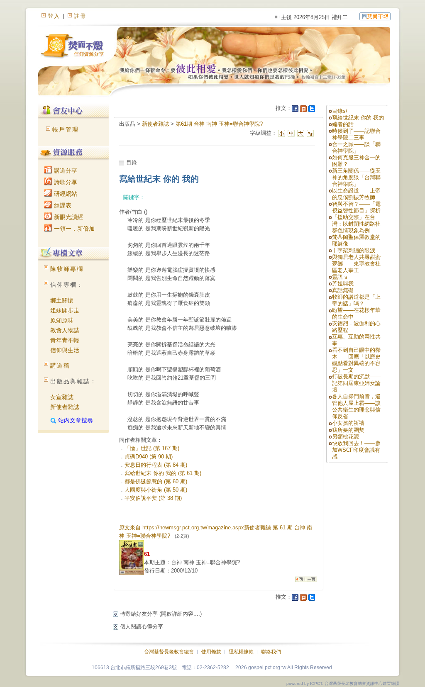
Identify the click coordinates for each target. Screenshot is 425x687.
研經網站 (64, 193)
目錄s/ (339, 111)
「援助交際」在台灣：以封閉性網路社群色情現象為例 (356, 224)
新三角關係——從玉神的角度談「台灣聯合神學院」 (356, 177)
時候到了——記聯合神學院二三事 (356, 134)
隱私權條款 (241, 652)
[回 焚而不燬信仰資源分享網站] (375, 16)
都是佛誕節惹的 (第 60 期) (156, 481)
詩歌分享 (64, 182)
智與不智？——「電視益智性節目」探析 (356, 207)
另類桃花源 (345, 437)
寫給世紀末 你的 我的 (358, 117)
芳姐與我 (343, 283)
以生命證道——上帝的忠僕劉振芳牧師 (356, 194)
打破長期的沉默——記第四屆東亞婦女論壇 (356, 383)
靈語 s (339, 277)
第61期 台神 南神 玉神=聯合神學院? (219, 124)
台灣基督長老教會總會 (169, 652)
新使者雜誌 (64, 407)
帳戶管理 (65, 129)
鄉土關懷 (61, 300)
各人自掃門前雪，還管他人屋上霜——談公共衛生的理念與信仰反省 (356, 406)
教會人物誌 (64, 330)
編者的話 (343, 124)
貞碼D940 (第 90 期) (149, 456)
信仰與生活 (64, 350)
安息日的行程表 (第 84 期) (156, 465)
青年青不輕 (64, 340)
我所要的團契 (348, 430)
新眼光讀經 (67, 217)
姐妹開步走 (64, 310)
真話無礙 (343, 290)
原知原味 (61, 320)
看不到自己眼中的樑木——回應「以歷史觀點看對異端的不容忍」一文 (356, 360)
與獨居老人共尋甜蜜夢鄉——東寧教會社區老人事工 (356, 263)
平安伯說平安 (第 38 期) (153, 498)
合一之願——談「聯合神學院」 (356, 147)
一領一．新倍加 (73, 228)
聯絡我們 (271, 652)
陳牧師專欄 (66, 269)
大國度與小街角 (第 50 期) (156, 490)
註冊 (80, 16)
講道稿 (60, 365)
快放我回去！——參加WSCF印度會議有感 (356, 450)
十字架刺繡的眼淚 (353, 250)
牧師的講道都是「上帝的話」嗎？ (356, 300)
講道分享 (64, 170)
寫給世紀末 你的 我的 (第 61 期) (163, 473)
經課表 (61, 205)
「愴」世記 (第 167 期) (152, 448)
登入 (54, 16)
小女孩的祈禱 (348, 423)
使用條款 (211, 652)
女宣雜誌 (61, 397)
